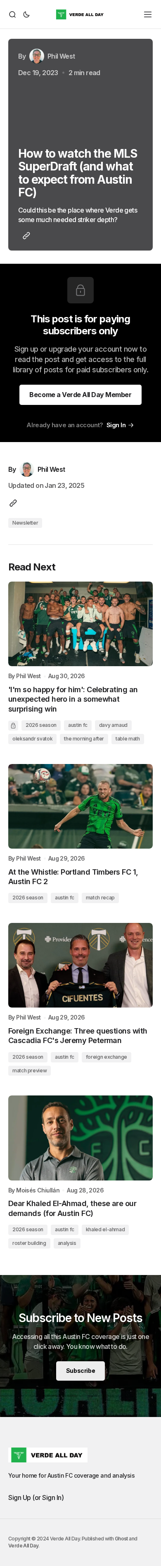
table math (128, 739)
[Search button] (13, 14)
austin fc (78, 725)
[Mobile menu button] (148, 14)
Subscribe (80, 1370)
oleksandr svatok (32, 739)
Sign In (116, 425)
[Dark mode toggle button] (25, 14)
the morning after (84, 739)
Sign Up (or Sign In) (36, 1497)
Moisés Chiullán (37, 1190)
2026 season (41, 725)
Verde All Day (23, 1545)
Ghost (121, 1538)
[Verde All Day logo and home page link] (80, 14)
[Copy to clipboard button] (24, 236)
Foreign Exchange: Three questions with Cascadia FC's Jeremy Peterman (77, 1036)
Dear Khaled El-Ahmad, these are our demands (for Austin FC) (72, 1208)
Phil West (28, 676)
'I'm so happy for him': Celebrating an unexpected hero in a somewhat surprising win (72, 699)
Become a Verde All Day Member (80, 394)
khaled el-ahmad (105, 1229)
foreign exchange (106, 1057)
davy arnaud (113, 725)
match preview (29, 1070)
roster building (29, 1243)
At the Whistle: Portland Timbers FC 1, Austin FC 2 (73, 877)
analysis (67, 1243)
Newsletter (25, 523)
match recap (100, 897)
